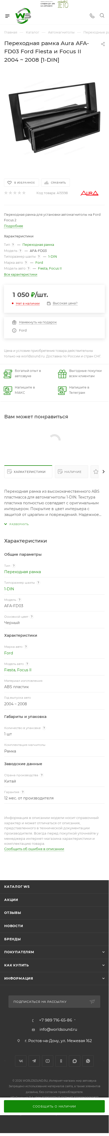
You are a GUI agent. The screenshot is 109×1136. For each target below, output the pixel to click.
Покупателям (19, 952)
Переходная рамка (38, 245)
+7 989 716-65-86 (55, 1020)
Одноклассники (61, 1061)
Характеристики (30, 472)
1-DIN (52, 256)
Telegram (34, 1061)
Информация (18, 978)
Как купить (16, 965)
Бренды (12, 939)
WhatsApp (88, 1061)
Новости (13, 926)
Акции (11, 900)
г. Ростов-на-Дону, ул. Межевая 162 (58, 1040)
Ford (39, 263)
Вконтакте (20, 1061)
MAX (74, 1061)
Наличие (73, 472)
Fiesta (43, 268)
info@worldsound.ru (58, 1029)
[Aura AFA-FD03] (54, 117)
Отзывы (12, 913)
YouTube (47, 1061)
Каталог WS (17, 887)
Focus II (55, 268)
